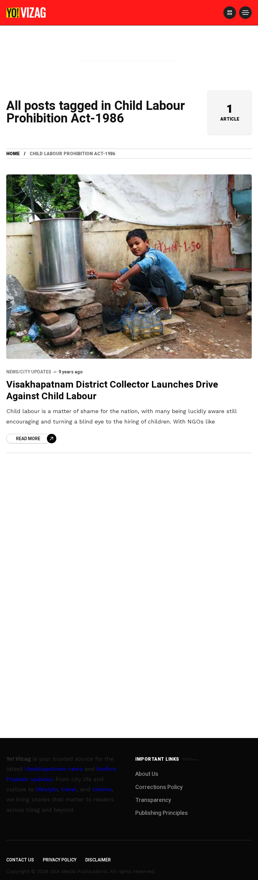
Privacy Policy (59, 860)
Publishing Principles (161, 813)
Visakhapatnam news (53, 768)
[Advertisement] (129, 51)
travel (69, 789)
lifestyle (47, 789)
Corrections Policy (159, 787)
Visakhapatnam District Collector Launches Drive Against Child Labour (112, 390)
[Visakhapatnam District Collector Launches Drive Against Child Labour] (129, 266)
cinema (102, 789)
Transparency (153, 800)
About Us (146, 774)
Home (13, 153)
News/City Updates (28, 372)
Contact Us (20, 860)
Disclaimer (98, 860)
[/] (229, 12)
